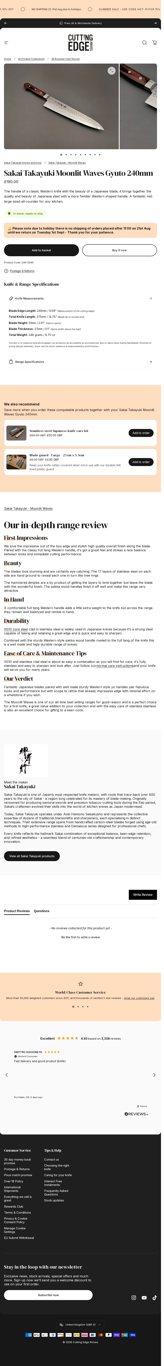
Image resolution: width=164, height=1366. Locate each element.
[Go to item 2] (66, 154)
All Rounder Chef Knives (65, 58)
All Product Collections (31, 58)
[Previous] (5, 23)
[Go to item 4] (75, 154)
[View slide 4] (87, 1006)
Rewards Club (13, 1206)
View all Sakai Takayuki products (32, 856)
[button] (80, 936)
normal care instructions (114, 666)
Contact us (51, 1159)
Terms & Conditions (17, 1212)
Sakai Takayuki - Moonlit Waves (67, 162)
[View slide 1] (73, 1006)
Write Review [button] (143, 895)
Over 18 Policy (13, 1181)
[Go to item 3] (71, 154)
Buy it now (119, 250)
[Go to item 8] (95, 154)
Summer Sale (100, 9)
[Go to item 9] (99, 154)
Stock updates (54, 1200)
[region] (80, 1075)
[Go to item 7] (90, 154)
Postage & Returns (22, 271)
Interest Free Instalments (53, 1183)
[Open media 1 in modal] (112, 71)
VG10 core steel (16, 629)
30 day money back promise (17, 1161)
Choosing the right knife (56, 1167)
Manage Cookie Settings (15, 1230)
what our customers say (139, 998)
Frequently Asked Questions (56, 1192)
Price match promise (18, 1175)
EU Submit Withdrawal (19, 1238)
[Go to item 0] (61, 154)
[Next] (155, 23)
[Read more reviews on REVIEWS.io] (136, 1114)
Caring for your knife (58, 1175)
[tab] (17, 912)
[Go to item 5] (80, 154)
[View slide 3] (83, 1006)
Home (7, 58)
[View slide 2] (78, 1006)
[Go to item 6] (85, 154)
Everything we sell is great (18, 1198)
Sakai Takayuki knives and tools (23, 162)
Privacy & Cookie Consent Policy (15, 1220)
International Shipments (12, 1189)
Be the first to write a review (80, 937)
